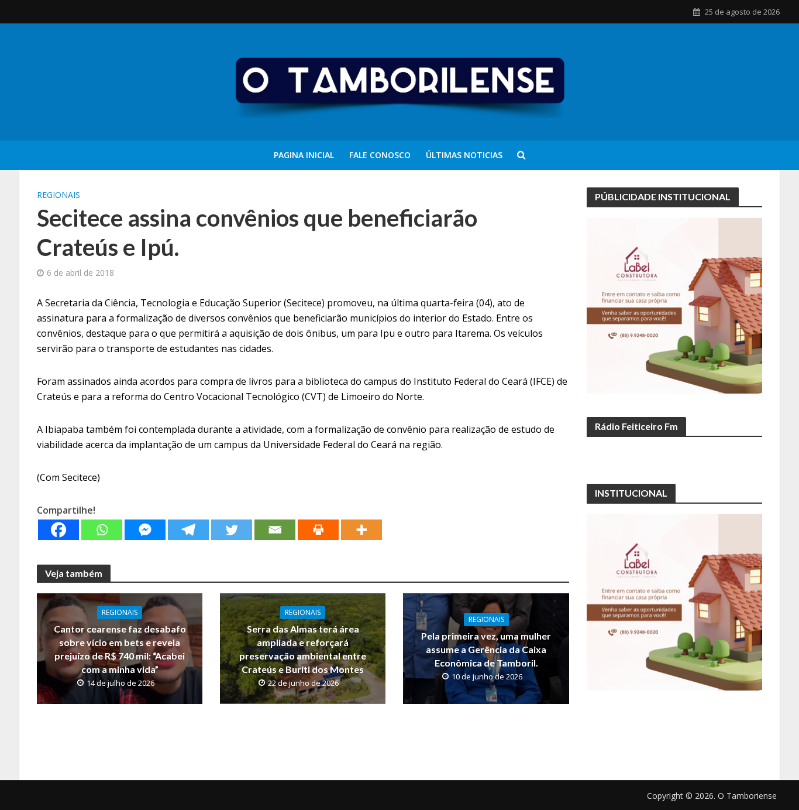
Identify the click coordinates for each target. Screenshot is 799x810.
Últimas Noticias (464, 154)
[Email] (274, 530)
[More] (361, 530)
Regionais (58, 194)
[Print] (318, 530)
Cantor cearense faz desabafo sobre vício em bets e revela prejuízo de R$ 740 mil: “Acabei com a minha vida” (120, 649)
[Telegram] (188, 530)
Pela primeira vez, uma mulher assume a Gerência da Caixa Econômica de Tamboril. (486, 649)
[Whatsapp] (101, 530)
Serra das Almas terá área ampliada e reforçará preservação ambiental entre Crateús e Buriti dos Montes (302, 649)
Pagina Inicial (304, 154)
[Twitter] (231, 530)
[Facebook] (58, 530)
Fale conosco (380, 154)
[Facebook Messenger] (145, 530)
